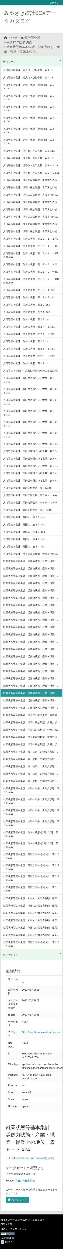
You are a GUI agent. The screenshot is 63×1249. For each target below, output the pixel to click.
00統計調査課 (30, 37)
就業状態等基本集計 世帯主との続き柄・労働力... (31, 715)
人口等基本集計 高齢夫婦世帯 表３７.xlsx (27, 509)
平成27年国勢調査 (19, 42)
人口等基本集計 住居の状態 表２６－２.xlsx (29, 356)
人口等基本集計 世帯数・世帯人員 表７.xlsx (29, 158)
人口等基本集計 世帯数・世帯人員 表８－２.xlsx (31, 165)
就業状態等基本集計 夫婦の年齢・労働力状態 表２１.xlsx (31, 790)
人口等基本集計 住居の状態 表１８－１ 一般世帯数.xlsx (31, 255)
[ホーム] (6, 37)
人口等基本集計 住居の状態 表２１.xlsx (26, 312)
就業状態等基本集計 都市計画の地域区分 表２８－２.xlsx (31, 878)
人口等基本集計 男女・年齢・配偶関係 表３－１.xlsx (30, 86)
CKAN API (6, 1224)
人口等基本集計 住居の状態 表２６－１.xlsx (29, 348)
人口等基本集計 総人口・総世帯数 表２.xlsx (29, 77)
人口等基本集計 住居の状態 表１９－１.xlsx (29, 290)
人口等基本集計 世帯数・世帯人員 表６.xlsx (29, 150)
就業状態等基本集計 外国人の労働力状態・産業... (31, 898)
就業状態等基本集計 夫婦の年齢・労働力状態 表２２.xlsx (31, 801)
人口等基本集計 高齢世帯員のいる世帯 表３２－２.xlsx (31, 434)
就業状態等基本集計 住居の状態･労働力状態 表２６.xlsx (30, 845)
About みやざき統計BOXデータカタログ (22, 1219)
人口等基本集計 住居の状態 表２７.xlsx (26, 363)
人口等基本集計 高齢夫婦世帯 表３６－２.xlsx (30, 502)
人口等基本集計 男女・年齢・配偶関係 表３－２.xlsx (30, 97)
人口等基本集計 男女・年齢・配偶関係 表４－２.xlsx (30, 108)
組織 (14, 37)
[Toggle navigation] (7, 27)
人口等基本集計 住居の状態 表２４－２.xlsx (29, 334)
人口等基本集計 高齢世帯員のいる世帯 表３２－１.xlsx (31, 423)
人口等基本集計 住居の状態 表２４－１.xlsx (29, 326)
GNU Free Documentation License (41, 1032)
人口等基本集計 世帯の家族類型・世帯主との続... (31, 180)
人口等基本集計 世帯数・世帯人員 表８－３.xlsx (31, 172)
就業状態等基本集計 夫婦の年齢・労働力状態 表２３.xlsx (31, 812)
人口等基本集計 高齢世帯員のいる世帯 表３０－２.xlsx (31, 401)
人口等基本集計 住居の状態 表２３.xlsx (26, 319)
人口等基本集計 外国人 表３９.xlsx (24, 524)
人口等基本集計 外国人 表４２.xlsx (24, 546)
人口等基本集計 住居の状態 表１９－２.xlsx (29, 297)
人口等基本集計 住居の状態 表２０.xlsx (26, 304)
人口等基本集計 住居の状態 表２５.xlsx (26, 341)
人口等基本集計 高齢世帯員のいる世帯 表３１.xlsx (29, 412)
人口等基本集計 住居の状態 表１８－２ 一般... (31, 271)
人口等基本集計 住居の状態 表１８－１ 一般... (31, 246)
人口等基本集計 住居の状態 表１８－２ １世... (31, 264)
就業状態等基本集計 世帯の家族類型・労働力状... (31, 722)
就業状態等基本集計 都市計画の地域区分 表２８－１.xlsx (31, 867)
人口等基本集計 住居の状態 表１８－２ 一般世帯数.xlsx (31, 280)
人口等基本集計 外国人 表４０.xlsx (24, 531)
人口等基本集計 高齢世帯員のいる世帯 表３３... (31, 443)
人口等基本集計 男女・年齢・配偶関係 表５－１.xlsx (30, 130)
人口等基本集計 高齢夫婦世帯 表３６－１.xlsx (30, 495)
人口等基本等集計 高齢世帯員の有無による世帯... (31, 370)
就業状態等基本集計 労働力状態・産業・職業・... (31, 561)
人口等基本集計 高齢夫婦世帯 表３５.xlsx (27, 487)
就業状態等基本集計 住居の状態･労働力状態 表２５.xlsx (30, 834)
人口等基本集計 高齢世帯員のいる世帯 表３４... (31, 458)
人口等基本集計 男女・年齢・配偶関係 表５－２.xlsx (30, 141)
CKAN (6, 1242)
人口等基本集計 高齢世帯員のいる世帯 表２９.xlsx (29, 379)
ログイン (54, 2)
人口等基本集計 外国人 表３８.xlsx (24, 517)
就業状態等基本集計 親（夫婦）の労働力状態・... (31, 751)
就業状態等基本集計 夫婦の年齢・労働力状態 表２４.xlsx (31, 823)
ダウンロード (19, 1199)
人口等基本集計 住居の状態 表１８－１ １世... (31, 238)
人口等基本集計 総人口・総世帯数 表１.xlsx (29, 70)
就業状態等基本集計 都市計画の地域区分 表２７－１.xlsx (31, 943)
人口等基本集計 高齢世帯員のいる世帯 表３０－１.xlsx (31, 390)
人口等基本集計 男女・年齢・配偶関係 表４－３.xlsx (30, 119)
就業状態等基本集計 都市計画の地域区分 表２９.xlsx (30, 889)
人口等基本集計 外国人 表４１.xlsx (24, 539)
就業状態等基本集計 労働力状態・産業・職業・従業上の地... (32, 48)
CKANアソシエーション (14, 1229)
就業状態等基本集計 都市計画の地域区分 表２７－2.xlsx (31, 856)
